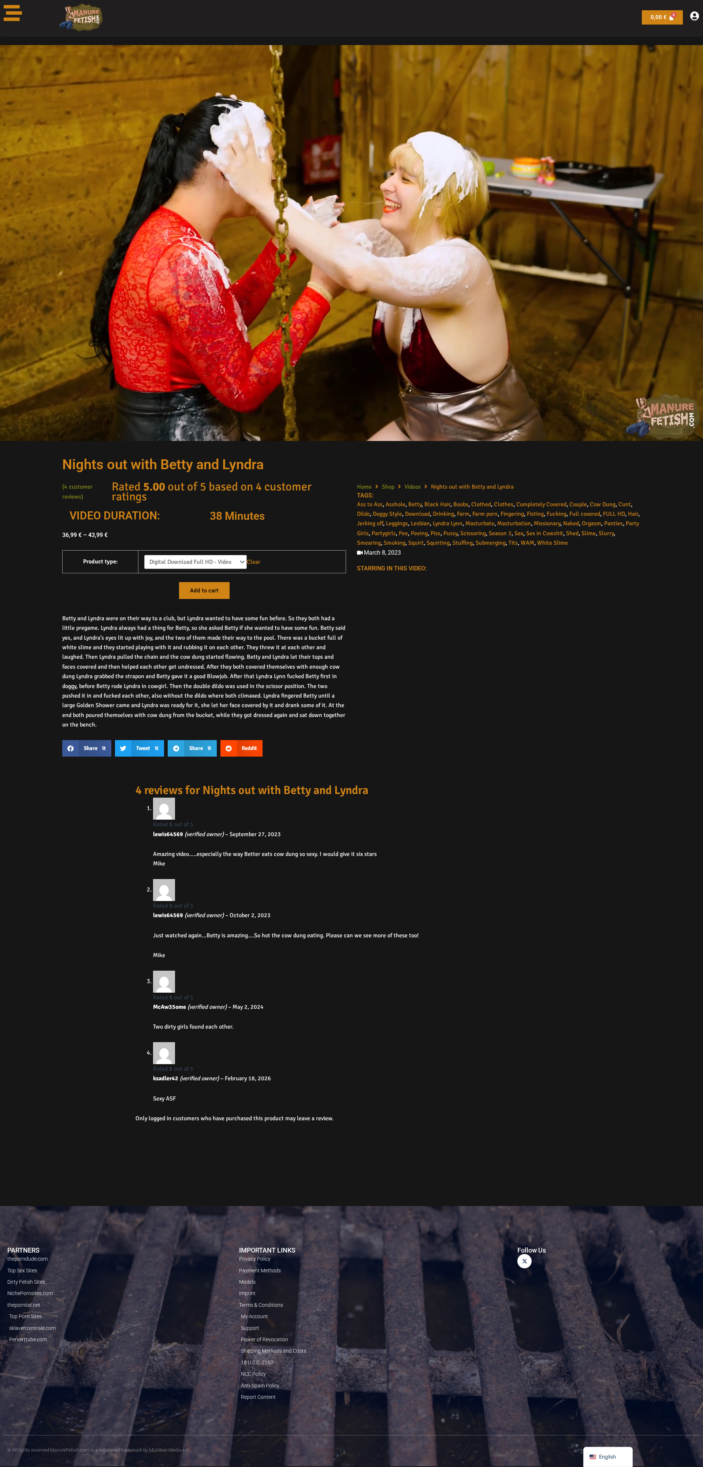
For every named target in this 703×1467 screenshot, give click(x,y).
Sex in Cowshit (544, 533)
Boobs (460, 504)
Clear (253, 562)
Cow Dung (602, 504)
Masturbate (479, 523)
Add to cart (204, 590)
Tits (513, 543)
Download (417, 514)
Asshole (395, 504)
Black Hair (437, 504)
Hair (633, 514)
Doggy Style (387, 514)
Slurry (606, 533)
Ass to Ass (370, 504)
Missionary (547, 523)
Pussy (450, 533)
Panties (613, 523)
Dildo (363, 514)
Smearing (369, 543)
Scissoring (473, 533)
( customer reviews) (77, 491)
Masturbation (514, 523)
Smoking (394, 543)
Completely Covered (541, 504)
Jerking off (370, 523)
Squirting (438, 543)
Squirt (416, 543)
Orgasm (591, 523)
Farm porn (485, 514)
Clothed (481, 504)
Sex (518, 533)
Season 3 (500, 533)
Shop (388, 486)
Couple (578, 504)
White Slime (552, 543)
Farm (463, 514)
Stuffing (463, 543)
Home (364, 486)
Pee (403, 533)
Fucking (556, 514)
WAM (527, 543)
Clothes (503, 504)
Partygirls (384, 533)
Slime (588, 533)
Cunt (624, 504)
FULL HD (614, 514)
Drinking (443, 514)
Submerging (491, 543)
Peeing (419, 533)
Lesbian (420, 523)
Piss (435, 533)
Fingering (512, 514)
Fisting (535, 514)
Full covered (584, 514)
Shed (572, 533)
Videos (413, 486)
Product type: (100, 561)
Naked (571, 523)
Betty (414, 504)
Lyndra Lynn (447, 523)
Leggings (397, 523)
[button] (86, 748)
